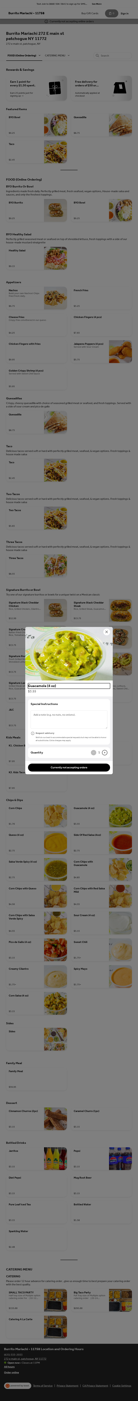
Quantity (37, 752)
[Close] (106, 632)
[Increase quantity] (104, 752)
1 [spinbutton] (99, 752)
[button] (69, 654)
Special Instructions (44, 704)
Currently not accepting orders (69, 767)
